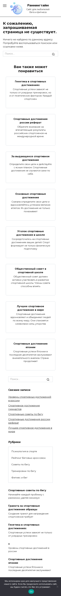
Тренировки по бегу (23, 471)
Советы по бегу (20, 464)
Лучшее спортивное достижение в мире (30, 308)
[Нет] (57, 586)
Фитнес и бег (19, 477)
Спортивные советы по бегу (25, 414)
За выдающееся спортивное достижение (30, 158)
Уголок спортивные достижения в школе (30, 233)
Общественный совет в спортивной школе (30, 270)
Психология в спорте (24, 451)
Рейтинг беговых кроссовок (28, 457)
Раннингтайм (38, 5)
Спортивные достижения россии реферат (30, 120)
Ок (31, 591)
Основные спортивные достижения (30, 195)
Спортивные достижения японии (30, 345)
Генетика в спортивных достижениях (30, 83)
